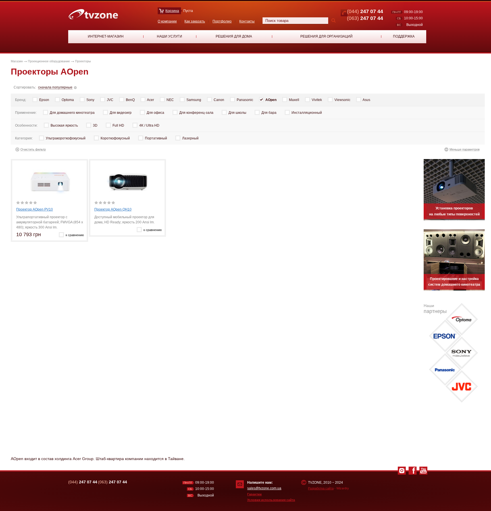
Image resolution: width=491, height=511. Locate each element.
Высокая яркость (64, 125)
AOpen (270, 100)
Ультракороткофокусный (66, 138)
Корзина (172, 11)
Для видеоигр (121, 113)
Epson (44, 100)
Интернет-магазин (106, 36)
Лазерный (190, 138)
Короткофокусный (115, 138)
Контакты (247, 21)
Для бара (268, 113)
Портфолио (222, 21)
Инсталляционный (307, 113)
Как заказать (194, 21)
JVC (110, 100)
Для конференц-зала (196, 113)
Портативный (156, 138)
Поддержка (404, 36)
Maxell (294, 100)
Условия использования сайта (271, 500)
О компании (167, 21)
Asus (366, 100)
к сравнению (75, 235)
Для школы (237, 113)
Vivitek (317, 100)
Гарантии (254, 494)
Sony (90, 100)
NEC (170, 100)
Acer (150, 100)
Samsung (193, 100)
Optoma (68, 100)
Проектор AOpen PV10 (34, 209)
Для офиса (155, 113)
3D (95, 125)
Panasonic (245, 100)
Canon (219, 100)
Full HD (118, 125)
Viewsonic (342, 100)
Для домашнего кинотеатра (72, 113)
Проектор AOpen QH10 (113, 209)
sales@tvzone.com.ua (264, 488)
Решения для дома (234, 36)
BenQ (130, 100)
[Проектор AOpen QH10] (128, 182)
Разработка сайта (321, 488)
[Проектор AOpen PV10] (50, 182)
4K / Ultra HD (149, 125)
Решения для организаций (326, 36)
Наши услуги (169, 36)
